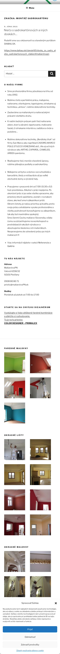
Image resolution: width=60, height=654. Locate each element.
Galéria (10, 246)
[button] (55, 603)
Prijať (30, 629)
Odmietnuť (30, 637)
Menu (31, 8)
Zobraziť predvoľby (30, 644)
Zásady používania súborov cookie (30, 650)
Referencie (43, 242)
